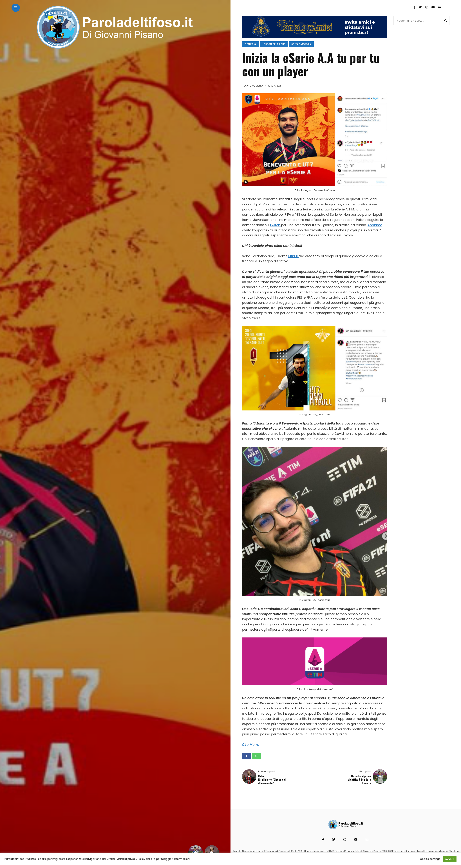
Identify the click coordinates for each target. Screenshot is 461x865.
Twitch (275, 225)
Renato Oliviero (252, 85)
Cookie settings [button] (430, 859)
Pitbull (293, 256)
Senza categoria (301, 44)
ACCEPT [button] (449, 859)
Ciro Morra (250, 744)
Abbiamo (375, 225)
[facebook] (246, 756)
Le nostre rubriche (274, 44)
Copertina (250, 44)
